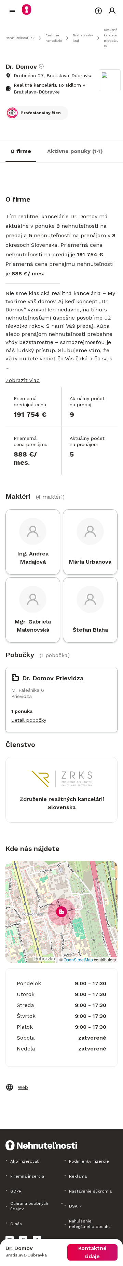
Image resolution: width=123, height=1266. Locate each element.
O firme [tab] (21, 151)
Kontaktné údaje (92, 1252)
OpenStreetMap (78, 959)
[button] (61, 911)
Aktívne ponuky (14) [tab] (75, 151)
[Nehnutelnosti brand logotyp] (12, 11)
